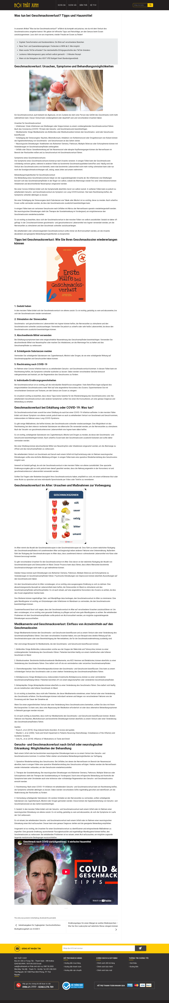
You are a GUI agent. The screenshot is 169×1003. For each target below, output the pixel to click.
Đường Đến (134, 967)
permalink (52, 918)
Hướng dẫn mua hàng (72, 963)
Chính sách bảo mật (104, 970)
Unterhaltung (35, 918)
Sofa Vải (72, 5)
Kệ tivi (93, 5)
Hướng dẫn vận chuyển (73, 970)
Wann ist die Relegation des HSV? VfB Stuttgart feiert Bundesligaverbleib (48, 58)
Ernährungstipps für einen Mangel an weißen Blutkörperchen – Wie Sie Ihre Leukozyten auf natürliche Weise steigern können (93, 924)
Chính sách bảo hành (105, 967)
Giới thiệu (133, 963)
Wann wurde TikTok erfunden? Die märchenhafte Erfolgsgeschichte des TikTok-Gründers (54, 50)
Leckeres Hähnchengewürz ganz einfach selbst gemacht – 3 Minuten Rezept (50, 54)
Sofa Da (61, 5)
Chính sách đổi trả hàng (106, 963)
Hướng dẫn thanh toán (72, 967)
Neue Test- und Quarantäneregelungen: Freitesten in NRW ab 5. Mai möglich (49, 46)
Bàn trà (83, 5)
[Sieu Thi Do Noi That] (33, 5)
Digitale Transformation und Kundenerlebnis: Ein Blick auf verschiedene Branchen (51, 42)
